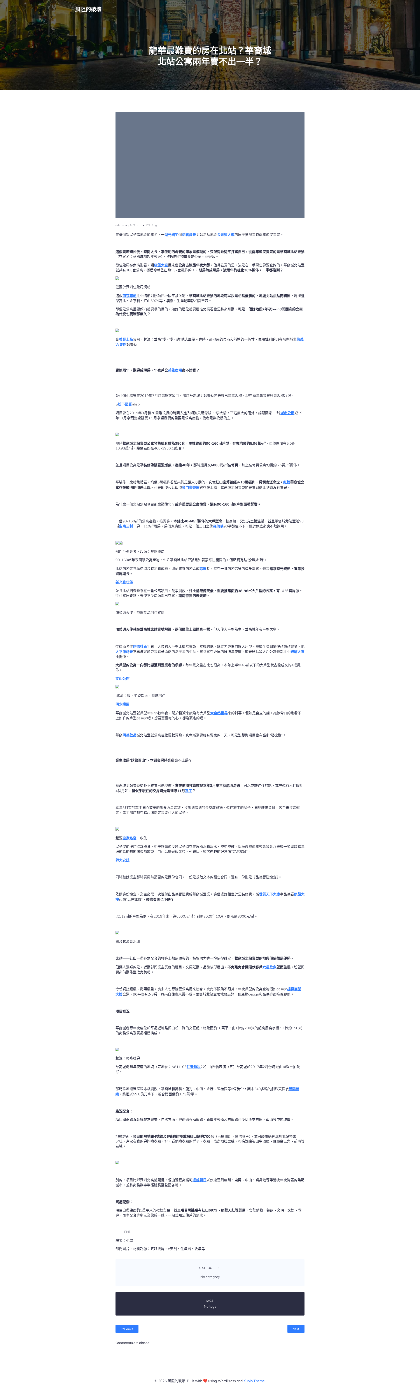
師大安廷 (123, 860)
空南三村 (126, 526)
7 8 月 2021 (135, 225)
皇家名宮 (129, 838)
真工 (188, 791)
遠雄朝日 (199, 1180)
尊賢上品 (126, 339)
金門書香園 (191, 487)
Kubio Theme (254, 1381)
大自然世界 (219, 713)
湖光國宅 (171, 234)
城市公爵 (287, 413)
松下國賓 (125, 404)
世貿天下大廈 (269, 894)
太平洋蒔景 (124, 651)
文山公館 (123, 678)
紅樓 (286, 482)
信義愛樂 (189, 234)
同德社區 (140, 646)
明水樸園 (123, 704)
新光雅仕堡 (124, 582)
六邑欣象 (269, 967)
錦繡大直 (297, 651)
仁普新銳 (194, 1067)
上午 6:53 (151, 225)
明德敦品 (129, 735)
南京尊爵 (129, 296)
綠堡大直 (161, 265)
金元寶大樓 (225, 234)
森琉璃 (218, 526)
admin (120, 225)
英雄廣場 (175, 370)
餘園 (203, 568)
